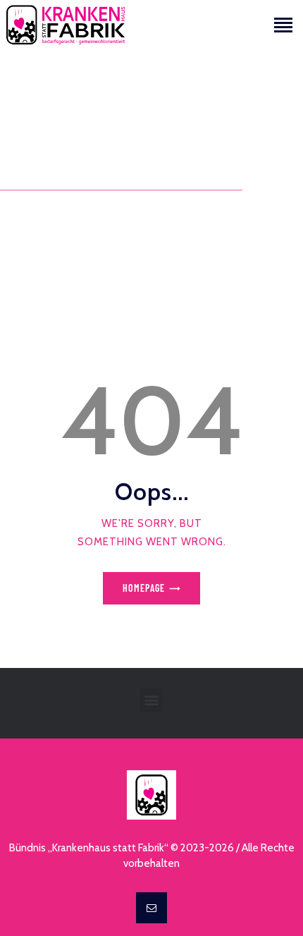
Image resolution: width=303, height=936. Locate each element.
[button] (151, 700)
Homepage (144, 588)
